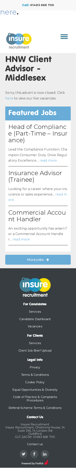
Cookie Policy (35, 382)
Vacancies (35, 326)
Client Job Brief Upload (34, 350)
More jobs (35, 260)
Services (35, 311)
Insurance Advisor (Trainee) (35, 176)
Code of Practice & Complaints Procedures (35, 398)
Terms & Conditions (35, 375)
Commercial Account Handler (37, 216)
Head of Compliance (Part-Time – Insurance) (37, 133)
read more (48, 160)
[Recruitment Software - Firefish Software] (34, 462)
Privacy (35, 367)
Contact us (35, 444)
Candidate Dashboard (34, 319)
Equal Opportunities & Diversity (35, 390)
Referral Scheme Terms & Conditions (35, 408)
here (8, 11)
